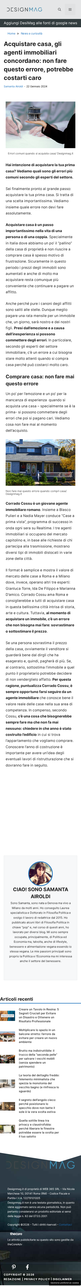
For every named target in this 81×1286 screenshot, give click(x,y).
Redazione (12, 1279)
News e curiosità (31, 33)
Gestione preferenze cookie (64, 1282)
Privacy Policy (37, 1279)
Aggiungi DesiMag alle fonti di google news (40, 23)
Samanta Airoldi (13, 86)
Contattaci (65, 1224)
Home (11, 33)
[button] (59, 9)
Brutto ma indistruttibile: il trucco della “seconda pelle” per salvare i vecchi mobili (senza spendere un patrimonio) (38, 1058)
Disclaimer (62, 1279)
